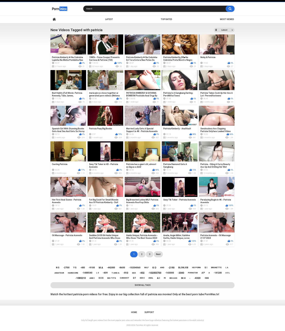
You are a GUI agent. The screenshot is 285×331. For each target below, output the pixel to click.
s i (206, 267)
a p (203, 273)
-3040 (181, 272)
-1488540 (87, 272)
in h (183, 278)
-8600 (122, 267)
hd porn (196, 267)
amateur (59, 273)
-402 (142, 272)
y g (74, 267)
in (165, 278)
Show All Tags (143, 285)
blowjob (183, 267)
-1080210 (80, 278)
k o (154, 267)
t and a (115, 273)
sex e (142, 278)
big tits (111, 278)
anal (150, 278)
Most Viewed (227, 19)
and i (92, 278)
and (162, 267)
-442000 (111, 267)
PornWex (139, 325)
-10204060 (134, 267)
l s (97, 273)
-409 (105, 272)
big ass (173, 278)
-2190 (171, 267)
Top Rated (166, 19)
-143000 (169, 272)
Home (54, 19)
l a (226, 268)
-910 (125, 272)
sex (134, 273)
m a (101, 267)
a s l (227, 273)
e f (134, 278)
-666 (206, 278)
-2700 (66, 267)
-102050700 (154, 272)
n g (57, 267)
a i (158, 278)
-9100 (92, 267)
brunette (216, 267)
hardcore (73, 273)
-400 (82, 267)
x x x (101, 278)
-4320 (197, 278)
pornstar (193, 273)
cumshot (124, 278)
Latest (109, 19)
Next (158, 254)
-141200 (218, 273)
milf (146, 268)
